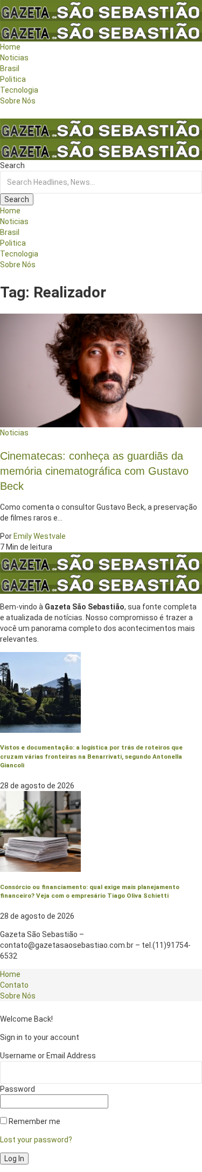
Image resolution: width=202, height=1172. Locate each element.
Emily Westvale (39, 536)
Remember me (33, 1121)
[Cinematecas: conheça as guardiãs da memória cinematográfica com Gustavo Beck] (101, 369)
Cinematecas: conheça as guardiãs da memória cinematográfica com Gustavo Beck (94, 471)
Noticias (14, 432)
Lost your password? (36, 1139)
